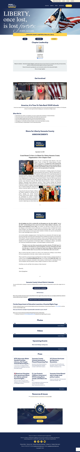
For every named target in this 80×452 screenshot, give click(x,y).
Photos (47, 5)
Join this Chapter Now (40, 417)
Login (63, 1)
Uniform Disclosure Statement (39, 444)
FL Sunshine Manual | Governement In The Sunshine (40, 396)
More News (62, 388)
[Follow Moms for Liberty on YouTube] (45, 441)
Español (72, 1)
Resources (61, 5)
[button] (15, 333)
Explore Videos (61, 335)
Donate (69, 5)
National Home (57, 1)
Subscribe (39, 38)
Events (51, 5)
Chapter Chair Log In (56, 444)
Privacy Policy (23, 444)
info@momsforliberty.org (38, 446)
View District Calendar (40, 288)
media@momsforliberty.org (53, 446)
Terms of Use (29, 444)
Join (25, 38)
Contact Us (48, 444)
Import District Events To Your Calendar (40, 299)
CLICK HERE (57, 306)
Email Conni (40, 58)
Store (67, 1)
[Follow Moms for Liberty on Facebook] (35, 441)
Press (56, 5)
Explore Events (61, 348)
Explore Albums (61, 325)
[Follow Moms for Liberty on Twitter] (38, 441)
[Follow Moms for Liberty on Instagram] (41, 441)
